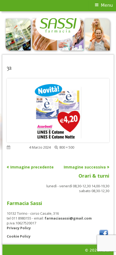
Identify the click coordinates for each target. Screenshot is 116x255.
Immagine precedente (32, 167)
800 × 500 (66, 147)
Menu (107, 5)
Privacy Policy (19, 227)
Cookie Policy (18, 236)
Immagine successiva (85, 167)
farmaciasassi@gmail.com (68, 218)
